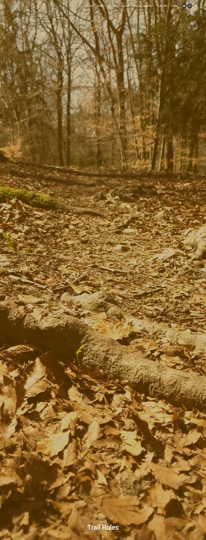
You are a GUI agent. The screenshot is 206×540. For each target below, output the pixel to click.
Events (136, 6)
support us (101, 6)
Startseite (89, 6)
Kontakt (174, 6)
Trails (114, 6)
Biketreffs (149, 6)
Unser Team (162, 6)
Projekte (126, 6)
